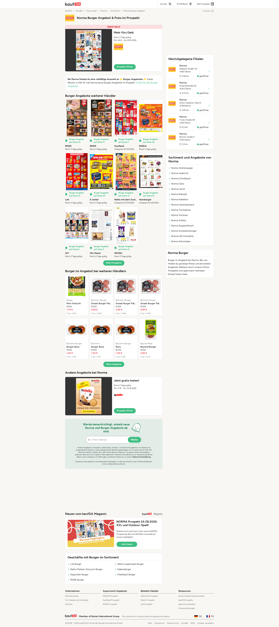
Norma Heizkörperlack (182, 204)
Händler (79, 11)
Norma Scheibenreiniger (183, 230)
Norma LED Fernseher (182, 236)
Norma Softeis (178, 220)
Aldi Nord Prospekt (149, 596)
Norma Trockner (179, 215)
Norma (104, 11)
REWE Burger (77, 579)
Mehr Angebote (113, 364)
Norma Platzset (179, 194)
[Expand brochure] (88, 50)
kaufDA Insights (185, 600)
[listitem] (77, 125)
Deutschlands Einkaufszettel (191, 596)
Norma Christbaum (181, 178)
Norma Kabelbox (179, 199)
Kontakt (184, 623)
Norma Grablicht (179, 173)
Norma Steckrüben (181, 241)
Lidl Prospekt (146, 604)
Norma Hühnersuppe (182, 168)
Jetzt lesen (126, 544)
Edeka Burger (124, 569)
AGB (193, 623)
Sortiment (115, 11)
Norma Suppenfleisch (182, 225)
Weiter (134, 439)
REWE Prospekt (110, 604)
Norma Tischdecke (181, 210)
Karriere (68, 604)
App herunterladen (186, 604)
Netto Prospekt (148, 600)
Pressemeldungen (186, 608)
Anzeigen (206, 11)
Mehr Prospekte (114, 263)
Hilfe (150, 623)
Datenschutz (173, 623)
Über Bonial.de (71, 596)
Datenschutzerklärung (142, 457)
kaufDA (68, 11)
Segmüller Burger (79, 574)
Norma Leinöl (178, 189)
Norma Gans (177, 183)
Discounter (92, 11)
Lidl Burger (75, 564)
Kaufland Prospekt (111, 600)
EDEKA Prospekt (110, 596)
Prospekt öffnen (125, 67)
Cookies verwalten (205, 623)
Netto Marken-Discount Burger (86, 569)
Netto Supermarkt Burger (130, 564)
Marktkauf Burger (126, 574)
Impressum (159, 623)
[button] (113, 48)
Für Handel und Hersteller (77, 600)
